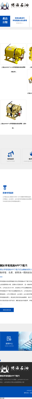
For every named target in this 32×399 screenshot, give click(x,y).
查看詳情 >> (19, 23)
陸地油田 (10, 159)
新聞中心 (9, 343)
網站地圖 (2, 398)
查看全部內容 (7, 310)
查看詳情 (13, 55)
